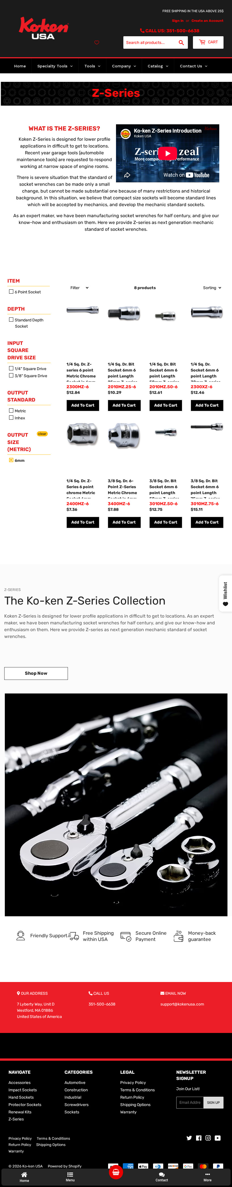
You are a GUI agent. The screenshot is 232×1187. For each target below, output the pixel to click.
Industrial (73, 1097)
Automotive (75, 1082)
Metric (20, 411)
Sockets (72, 1112)
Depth (16, 309)
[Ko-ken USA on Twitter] (189, 1139)
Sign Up (213, 1103)
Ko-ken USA (32, 1166)
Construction (76, 1090)
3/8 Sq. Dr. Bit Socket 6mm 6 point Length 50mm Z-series (164, 488)
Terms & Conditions (137, 1090)
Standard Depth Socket (29, 323)
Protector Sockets (24, 1104)
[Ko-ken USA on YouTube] (218, 1139)
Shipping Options (135, 1104)
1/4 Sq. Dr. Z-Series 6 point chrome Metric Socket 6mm (80, 488)
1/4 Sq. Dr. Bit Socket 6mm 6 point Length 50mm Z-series (164, 372)
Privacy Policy (133, 1082)
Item (13, 281)
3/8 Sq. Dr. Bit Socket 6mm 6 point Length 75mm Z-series (205, 488)
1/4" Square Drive (30, 368)
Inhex (19, 418)
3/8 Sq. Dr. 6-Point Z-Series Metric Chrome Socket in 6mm (122, 488)
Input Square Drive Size (21, 350)
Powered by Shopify (64, 1166)
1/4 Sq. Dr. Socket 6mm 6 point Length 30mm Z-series (206, 372)
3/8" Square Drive (30, 375)
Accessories (19, 1082)
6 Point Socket (27, 292)
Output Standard (21, 396)
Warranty (128, 1112)
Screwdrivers (77, 1104)
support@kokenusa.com (182, 1004)
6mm (19, 460)
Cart (212, 42)
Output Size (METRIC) (19, 442)
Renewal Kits (19, 1112)
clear (42, 434)
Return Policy (132, 1097)
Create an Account (208, 21)
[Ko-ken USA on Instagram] (208, 1139)
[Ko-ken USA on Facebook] (199, 1139)
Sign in (178, 21)
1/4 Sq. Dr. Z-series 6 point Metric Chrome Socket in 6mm (81, 372)
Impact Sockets (22, 1090)
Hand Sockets (21, 1097)
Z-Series (16, 1119)
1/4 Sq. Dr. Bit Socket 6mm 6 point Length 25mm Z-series (123, 372)
